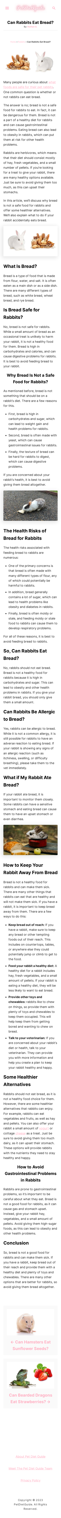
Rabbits (21, 42)
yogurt (44, 1128)
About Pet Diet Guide (30, 1456)
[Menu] (7, 8)
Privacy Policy (30, 1480)
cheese (20, 1133)
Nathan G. (32, 26)
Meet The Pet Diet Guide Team (30, 1468)
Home (13, 42)
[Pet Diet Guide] (30, 7)
